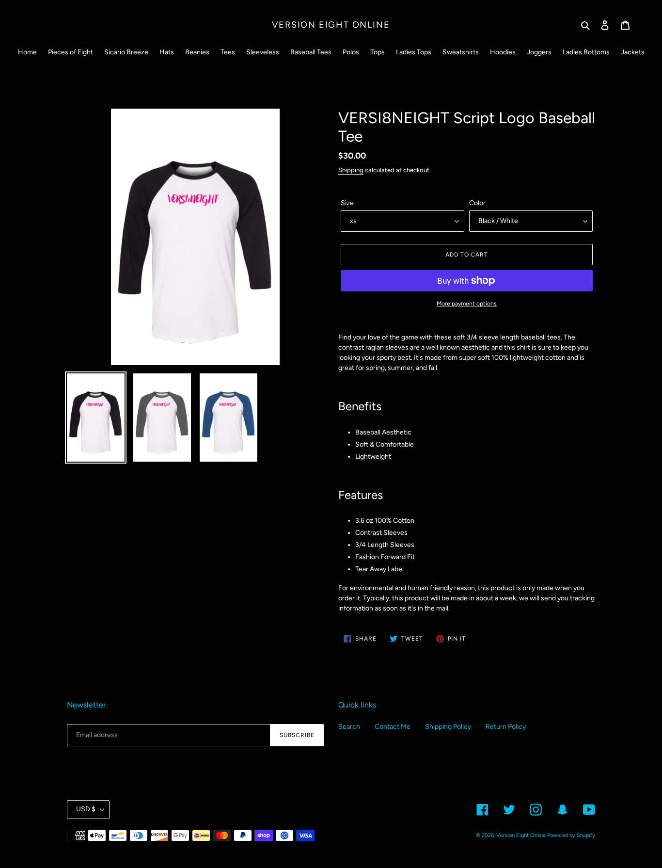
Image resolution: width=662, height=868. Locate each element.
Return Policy (506, 727)
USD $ (85, 809)
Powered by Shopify (571, 835)
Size (347, 203)
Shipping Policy (448, 727)
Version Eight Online (331, 24)
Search (349, 727)
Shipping (350, 170)
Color (477, 203)
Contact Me (392, 727)
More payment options (467, 303)
